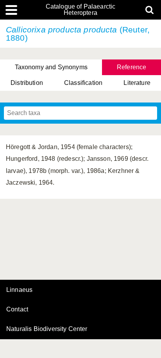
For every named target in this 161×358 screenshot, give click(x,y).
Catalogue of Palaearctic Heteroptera (81, 10)
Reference (131, 67)
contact (17, 309)
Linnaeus (19, 290)
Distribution (27, 82)
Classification (83, 82)
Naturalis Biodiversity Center (47, 329)
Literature (136, 82)
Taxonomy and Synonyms (51, 67)
